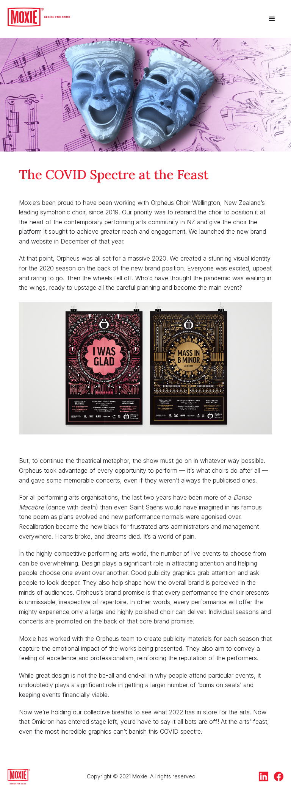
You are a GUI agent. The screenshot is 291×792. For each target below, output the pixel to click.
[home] (39, 17)
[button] (272, 19)
